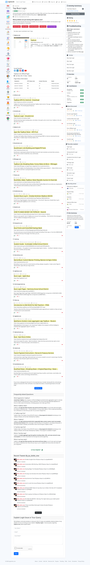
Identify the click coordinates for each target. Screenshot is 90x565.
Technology (8, 115)
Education (8, 23)
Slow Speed (25, 26)
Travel (8, 120)
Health (8, 60)
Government (8, 55)
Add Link (45, 561)
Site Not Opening (34, 26)
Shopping (8, 99)
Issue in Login (17, 26)
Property (8, 83)
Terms (69, 561)
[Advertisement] (38, 57)
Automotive (8, 7)
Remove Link (51, 561)
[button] (42, 449)
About (36, 561)
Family (8, 34)
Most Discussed (37, 2)
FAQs (66, 561)
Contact (40, 561)
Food (8, 50)
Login (59, 2)
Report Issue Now (75, 14)
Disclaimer (74, 561)
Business (8, 13)
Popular (57, 561)
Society (8, 104)
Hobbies (8, 66)
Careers (8, 18)
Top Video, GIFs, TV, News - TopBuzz (23, 75)
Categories (52, 2)
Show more (38, 512)
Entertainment (8, 29)
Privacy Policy (81, 561)
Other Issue (43, 26)
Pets (8, 78)
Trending (62, 561)
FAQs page (80, 51)
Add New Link (38, 388)
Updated (46, 2)
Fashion (8, 39)
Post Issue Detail (52, 26)
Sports (8, 110)
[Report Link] (62, 91)
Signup (64, 2)
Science (8, 94)
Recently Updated (73, 144)
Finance (8, 45)
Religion (8, 88)
